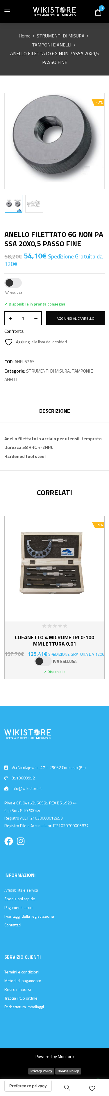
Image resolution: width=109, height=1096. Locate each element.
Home (25, 35)
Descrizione (54, 411)
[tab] (54, 411)
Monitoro (66, 1056)
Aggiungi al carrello (75, 318)
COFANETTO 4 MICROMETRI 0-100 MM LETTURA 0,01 (54, 640)
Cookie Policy (68, 1071)
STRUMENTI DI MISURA (61, 35)
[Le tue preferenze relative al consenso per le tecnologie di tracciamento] (28, 1085)
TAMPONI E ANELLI (51, 44)
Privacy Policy (41, 1071)
